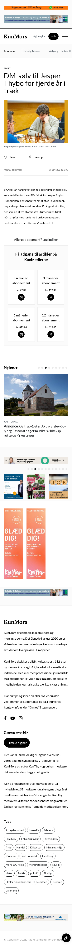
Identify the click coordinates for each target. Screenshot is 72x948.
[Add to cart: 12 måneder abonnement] (50, 334)
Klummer (11, 856)
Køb (53, 36)
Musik (56, 864)
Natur (9, 873)
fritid (9, 847)
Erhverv (48, 830)
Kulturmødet (29, 856)
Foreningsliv (51, 838)
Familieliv (11, 838)
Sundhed (41, 881)
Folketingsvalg (30, 838)
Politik (21, 873)
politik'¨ (34, 873)
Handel (21, 847)
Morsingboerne (38, 864)
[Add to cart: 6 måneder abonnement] (21, 334)
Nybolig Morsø (28, 51)
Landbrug (48, 856)
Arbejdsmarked (15, 830)
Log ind (42, 36)
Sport (7, 68)
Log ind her (50, 240)
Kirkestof (35, 847)
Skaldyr (48, 873)
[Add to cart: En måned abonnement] (21, 297)
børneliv (34, 830)
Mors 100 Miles (15, 864)
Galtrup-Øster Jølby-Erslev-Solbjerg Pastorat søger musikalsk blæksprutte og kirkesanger (35, 430)
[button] (39, 368)
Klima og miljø (54, 847)
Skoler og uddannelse (18, 881)
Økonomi (11, 890)
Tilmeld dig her (17, 743)
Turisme (57, 881)
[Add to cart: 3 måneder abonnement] (50, 297)
